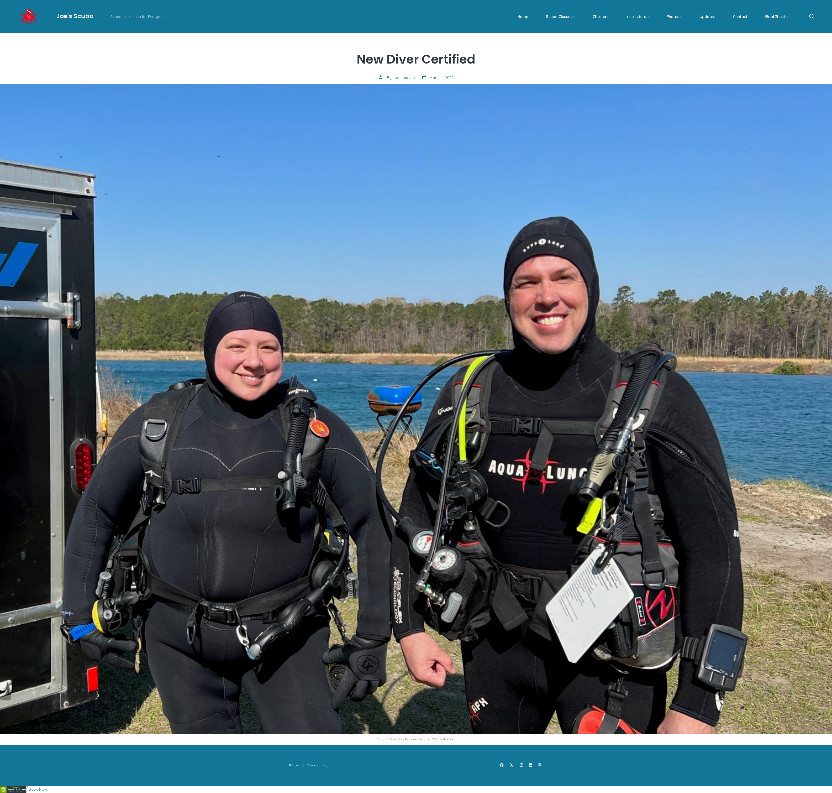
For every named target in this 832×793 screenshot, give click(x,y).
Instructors (636, 16)
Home (522, 16)
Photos (673, 16)
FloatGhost (775, 16)
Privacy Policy (317, 765)
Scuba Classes (559, 16)
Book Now (37, 789)
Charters (601, 16)
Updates (707, 16)
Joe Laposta (404, 77)
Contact (740, 16)
